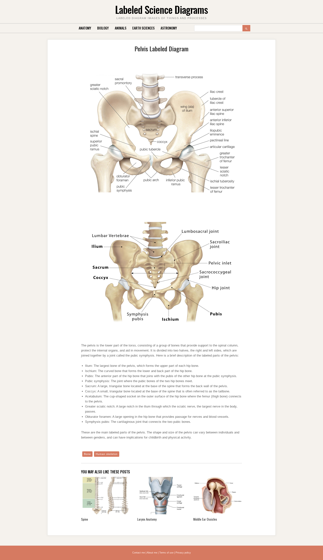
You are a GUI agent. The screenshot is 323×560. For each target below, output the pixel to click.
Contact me (138, 552)
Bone (87, 453)
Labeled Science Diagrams (161, 9)
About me (152, 552)
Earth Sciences (143, 28)
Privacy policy (183, 552)
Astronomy (169, 28)
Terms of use (166, 552)
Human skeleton (107, 453)
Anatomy (85, 28)
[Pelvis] (161, 133)
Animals (120, 28)
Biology (103, 28)
